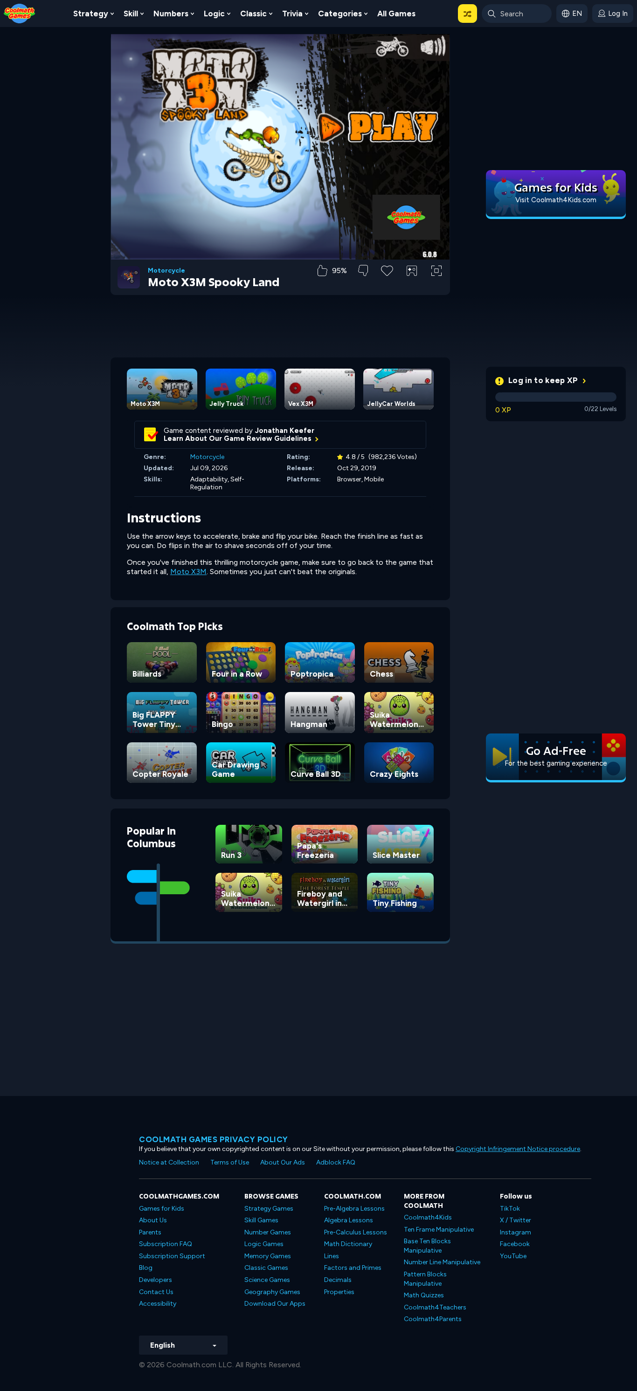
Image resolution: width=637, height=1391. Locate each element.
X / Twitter (515, 1220)
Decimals (338, 1280)
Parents (150, 1232)
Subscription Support (172, 1256)
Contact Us (156, 1292)
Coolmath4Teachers (435, 1307)
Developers (155, 1280)
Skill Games (261, 1220)
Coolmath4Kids (428, 1217)
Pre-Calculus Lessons (355, 1232)
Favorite (387, 285)
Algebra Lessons (348, 1220)
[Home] (19, 12)
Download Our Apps (274, 1304)
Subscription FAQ (165, 1244)
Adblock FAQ (335, 1162)
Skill (131, 13)
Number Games (267, 1232)
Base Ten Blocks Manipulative (427, 1245)
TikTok (510, 1209)
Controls (412, 286)
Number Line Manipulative (442, 1262)
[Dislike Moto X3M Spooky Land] (363, 270)
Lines (331, 1256)
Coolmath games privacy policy (213, 1139)
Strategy (90, 13)
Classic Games (266, 1268)
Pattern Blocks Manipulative (425, 1279)
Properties (339, 1292)
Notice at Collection (169, 1162)
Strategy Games (268, 1209)
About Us (153, 1220)
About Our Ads (282, 1162)
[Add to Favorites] (387, 270)
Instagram (515, 1232)
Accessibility (157, 1304)
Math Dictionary (348, 1244)
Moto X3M (188, 571)
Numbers (170, 13)
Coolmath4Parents (433, 1319)
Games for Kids (161, 1209)
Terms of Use (229, 1162)
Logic (214, 13)
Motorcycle (166, 270)
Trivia (292, 13)
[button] (467, 13)
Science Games (267, 1280)
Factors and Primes (352, 1268)
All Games (396, 13)
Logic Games (264, 1244)
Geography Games (272, 1292)
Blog (145, 1268)
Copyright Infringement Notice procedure (518, 1149)
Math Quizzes (424, 1295)
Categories (340, 13)
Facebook (515, 1244)
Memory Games (267, 1256)
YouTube (513, 1256)
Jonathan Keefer (284, 430)
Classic (253, 13)
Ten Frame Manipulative (439, 1229)
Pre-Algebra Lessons (354, 1209)
